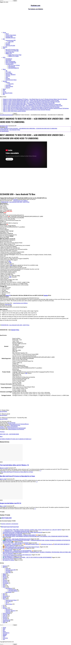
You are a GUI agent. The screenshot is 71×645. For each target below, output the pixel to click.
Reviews (5, 81)
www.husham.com (15, 425)
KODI (4, 57)
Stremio (8, 78)
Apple (4, 89)
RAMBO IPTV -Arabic (13, 56)
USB (10, 261)
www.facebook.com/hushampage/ (17, 428)
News (4, 69)
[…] (40, 470)
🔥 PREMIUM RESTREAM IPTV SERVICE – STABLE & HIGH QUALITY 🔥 (20, 535)
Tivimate (8, 76)
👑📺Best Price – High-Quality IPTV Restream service (17, 539)
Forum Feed (16, 527)
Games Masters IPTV (8, 556)
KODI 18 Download (10, 61)
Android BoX (8, 304)
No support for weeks (8, 560)
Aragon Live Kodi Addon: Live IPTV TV (10, 503)
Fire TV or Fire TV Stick (14, 65)
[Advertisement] (35, 21)
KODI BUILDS (11, 66)
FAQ (4, 94)
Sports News (9, 73)
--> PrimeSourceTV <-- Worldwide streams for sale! (16, 531)
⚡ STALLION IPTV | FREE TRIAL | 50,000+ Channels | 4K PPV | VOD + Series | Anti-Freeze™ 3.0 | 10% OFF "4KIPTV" (32, 529)
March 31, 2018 (4, 468)
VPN (4, 90)
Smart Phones (9, 86)
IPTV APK (8, 43)
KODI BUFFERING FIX (13, 68)
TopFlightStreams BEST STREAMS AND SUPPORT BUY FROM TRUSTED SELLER (22, 532)
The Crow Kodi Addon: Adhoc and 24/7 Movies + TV (14, 465)
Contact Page (9, 36)
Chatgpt (5, 577)
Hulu (7, 77)
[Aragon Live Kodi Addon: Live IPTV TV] (11, 499)
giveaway (5, 581)
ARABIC (4, 575)
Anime (7, 568)
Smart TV (8, 295)
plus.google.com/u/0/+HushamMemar (19, 424)
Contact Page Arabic (11, 35)
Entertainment (12, 589)
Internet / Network (10, 74)
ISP (6, 70)
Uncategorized (6, 620)
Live (4, 593)
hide (6, 127)
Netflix (4, 597)
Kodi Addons (9, 58)
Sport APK (10, 41)
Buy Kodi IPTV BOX (7, 93)
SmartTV (8, 87)
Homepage (6, 583)
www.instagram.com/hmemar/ (16, 429)
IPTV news (8, 72)
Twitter (2, 426)
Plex (4, 606)
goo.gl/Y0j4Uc (3, 411)
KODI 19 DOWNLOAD (11, 62)
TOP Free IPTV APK (10, 45)
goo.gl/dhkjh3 (3, 415)
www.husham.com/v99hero (20, 200)
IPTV (4, 48)
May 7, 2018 (3, 506)
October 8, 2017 (4, 125)
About (7, 33)
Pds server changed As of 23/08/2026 (12, 533)
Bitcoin (4, 576)
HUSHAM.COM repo (10, 37)
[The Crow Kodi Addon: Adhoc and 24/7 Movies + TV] (11, 460)
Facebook (2, 428)
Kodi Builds (8, 60)
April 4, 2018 (3, 479)
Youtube (15, 199)
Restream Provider (8, 549)
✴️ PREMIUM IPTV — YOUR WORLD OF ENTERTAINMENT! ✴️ (18, 550)
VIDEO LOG (5, 621)
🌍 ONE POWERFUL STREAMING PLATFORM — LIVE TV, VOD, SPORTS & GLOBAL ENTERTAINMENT (27, 557)
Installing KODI (9, 64)
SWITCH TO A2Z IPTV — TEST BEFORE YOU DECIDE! (15, 543)
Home (4, 32)
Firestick (8, 44)
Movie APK (5, 596)
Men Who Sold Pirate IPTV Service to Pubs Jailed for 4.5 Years (17, 476)
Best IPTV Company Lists (12, 49)
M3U (4, 595)
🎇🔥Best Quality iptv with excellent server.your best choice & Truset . (21, 547)
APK (4, 39)
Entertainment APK (11, 40)
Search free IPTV (10, 52)
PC (3, 605)
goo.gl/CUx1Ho (11, 422)
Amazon (8, 82)
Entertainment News (11, 80)
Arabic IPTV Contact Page (14, 54)
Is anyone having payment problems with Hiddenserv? (17, 554)
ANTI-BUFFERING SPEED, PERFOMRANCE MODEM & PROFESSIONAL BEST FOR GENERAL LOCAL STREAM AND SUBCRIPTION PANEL (35, 536)
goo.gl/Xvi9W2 (3, 419)
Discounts (11, 83)
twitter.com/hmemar (12, 426)
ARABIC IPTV (9, 53)
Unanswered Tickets (8, 558)
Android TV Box (15, 330)
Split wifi (5, 616)
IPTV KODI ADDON (13, 591)
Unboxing (8, 85)
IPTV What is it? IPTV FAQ (12, 51)
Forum (4, 91)
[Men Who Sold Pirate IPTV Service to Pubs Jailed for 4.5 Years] (16, 472)
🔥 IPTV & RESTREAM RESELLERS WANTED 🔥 (14, 548)
